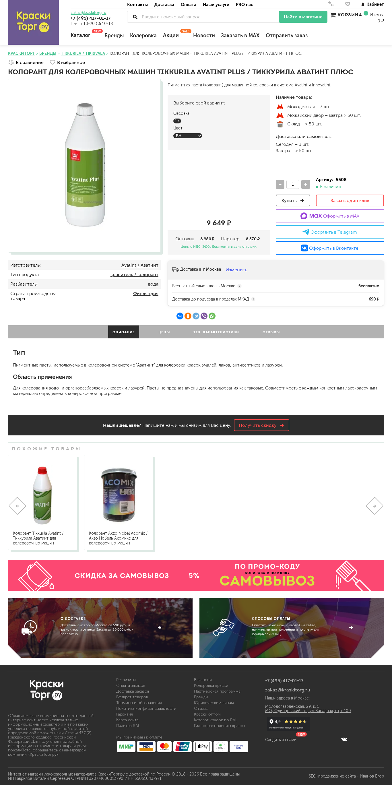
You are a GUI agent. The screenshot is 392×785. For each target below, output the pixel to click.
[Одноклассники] (188, 316)
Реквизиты (126, 680)
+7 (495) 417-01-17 (91, 18)
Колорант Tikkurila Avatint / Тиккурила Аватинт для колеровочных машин (38, 538)
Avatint (128, 265)
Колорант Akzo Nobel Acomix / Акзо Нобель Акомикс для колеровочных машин (118, 538)
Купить (290, 200)
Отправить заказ (287, 35)
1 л (177, 121)
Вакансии (203, 680)
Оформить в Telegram (333, 232)
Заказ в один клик (350, 200)
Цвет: (178, 128)
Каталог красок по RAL (215, 720)
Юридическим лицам (214, 703)
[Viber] (204, 316)
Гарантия (124, 714)
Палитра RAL (128, 726)
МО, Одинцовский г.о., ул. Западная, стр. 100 (308, 711)
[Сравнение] (330, 5)
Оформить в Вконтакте (333, 248)
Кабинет (375, 4)
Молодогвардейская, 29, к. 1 (292, 706)
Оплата (188, 4)
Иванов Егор (372, 776)
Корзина (350, 15)
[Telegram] (196, 316)
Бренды (114, 35)
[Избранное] (348, 5)
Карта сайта (127, 720)
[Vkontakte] (344, 739)
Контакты (137, 4)
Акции (175, 34)
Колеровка (143, 35)
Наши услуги (216, 4)
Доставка (164, 4)
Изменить (236, 269)
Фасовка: (181, 113)
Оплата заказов (130, 685)
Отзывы (201, 708)
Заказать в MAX (240, 35)
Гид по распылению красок (219, 726)
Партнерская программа (217, 691)
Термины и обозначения (139, 703)
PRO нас (244, 4)
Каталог (84, 34)
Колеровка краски (211, 685)
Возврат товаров (132, 697)
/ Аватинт (147, 265)
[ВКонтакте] (179, 316)
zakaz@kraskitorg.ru (88, 13)
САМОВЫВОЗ (267, 580)
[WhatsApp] (212, 316)
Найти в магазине (303, 16)
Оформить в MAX (340, 216)
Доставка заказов (132, 691)
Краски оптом (207, 714)
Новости (204, 35)
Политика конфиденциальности (146, 708)
